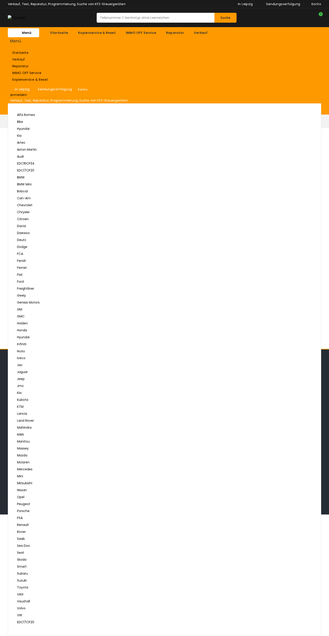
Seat (20, 552)
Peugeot (23, 504)
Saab (21, 538)
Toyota (22, 587)
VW (162, 616)
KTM (20, 406)
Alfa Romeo (26, 115)
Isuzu (21, 351)
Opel (20, 497)
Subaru (22, 573)
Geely (21, 295)
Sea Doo (23, 545)
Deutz (21, 240)
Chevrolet (24, 205)
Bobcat (22, 191)
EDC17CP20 (25, 170)
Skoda (21, 559)
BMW (21, 177)
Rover (21, 532)
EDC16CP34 (25, 163)
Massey (23, 448)
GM (19, 309)
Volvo (21, 608)
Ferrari (22, 267)
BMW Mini (24, 184)
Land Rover (25, 420)
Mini (20, 476)
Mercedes (24, 469)
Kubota (22, 399)
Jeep (21, 379)
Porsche (23, 511)
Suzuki (22, 580)
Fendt (21, 260)
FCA (20, 254)
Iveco (21, 358)
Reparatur (37, 66)
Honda (22, 330)
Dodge (22, 247)
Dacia (21, 226)
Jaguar (22, 372)
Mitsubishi (24, 483)
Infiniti (21, 344)
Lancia (22, 413)
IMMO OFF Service (37, 73)
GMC (21, 316)
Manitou (23, 441)
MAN (20, 434)
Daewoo (23, 233)
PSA (20, 518)
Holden (22, 323)
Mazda (22, 455)
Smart (22, 566)
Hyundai (23, 128)
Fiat (20, 274)
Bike (20, 121)
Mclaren (23, 462)
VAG (20, 594)
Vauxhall (23, 601)
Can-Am (24, 198)
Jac (20, 365)
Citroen (23, 219)
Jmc (20, 386)
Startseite (20, 52)
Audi (162, 157)
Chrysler (23, 212)
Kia (19, 135)
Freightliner (25, 288)
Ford (20, 281)
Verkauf (37, 60)
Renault (23, 525)
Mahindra (24, 427)
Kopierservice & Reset (37, 80)
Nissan (22, 490)
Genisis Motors (28, 302)
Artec (21, 142)
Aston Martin (27, 149)
